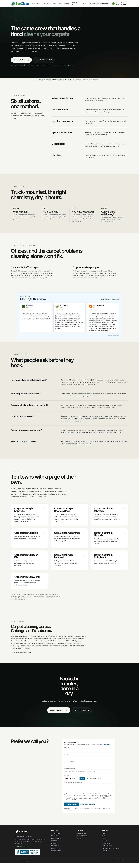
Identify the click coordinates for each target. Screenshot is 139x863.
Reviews (66, 3)
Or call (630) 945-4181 (87, 804)
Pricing (79, 838)
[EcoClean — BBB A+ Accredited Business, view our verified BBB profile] (27, 852)
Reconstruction (55, 845)
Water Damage (55, 833)
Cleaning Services (82, 835)
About (54, 3)
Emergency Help (56, 850)
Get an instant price (20, 60)
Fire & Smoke (55, 835)
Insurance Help (55, 848)
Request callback (71, 804)
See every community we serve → (22, 652)
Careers (104, 838)
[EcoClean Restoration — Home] (20, 3)
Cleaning (45, 3)
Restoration (35, 3)
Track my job (74, 3)
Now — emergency (71, 778)
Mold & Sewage (56, 838)
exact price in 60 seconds (48, 65)
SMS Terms (75, 800)
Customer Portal (107, 845)
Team (60, 3)
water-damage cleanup (18, 597)
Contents (54, 840)
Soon (82, 778)
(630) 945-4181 (83, 710)
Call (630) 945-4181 (45, 60)
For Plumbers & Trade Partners (111, 848)
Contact (84, 3)
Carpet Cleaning (81, 833)
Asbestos (54, 843)
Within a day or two (93, 778)
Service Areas (106, 843)
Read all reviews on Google (110, 299)
